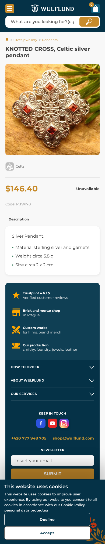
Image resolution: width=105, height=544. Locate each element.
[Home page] (7, 40)
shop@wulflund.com (73, 438)
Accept (47, 533)
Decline (47, 519)
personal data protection (27, 510)
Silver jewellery (25, 40)
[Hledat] (89, 22)
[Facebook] (41, 423)
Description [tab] (19, 219)
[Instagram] (64, 423)
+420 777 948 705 (28, 438)
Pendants (50, 40)
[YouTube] (52, 423)
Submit (52, 473)
